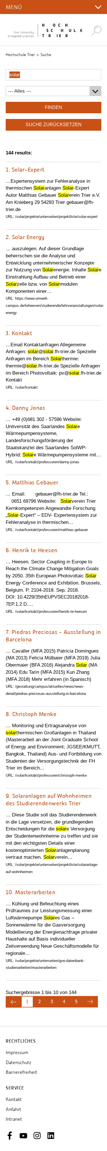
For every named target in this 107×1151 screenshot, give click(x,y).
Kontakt (19, 333)
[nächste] (90, 1001)
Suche (46, 54)
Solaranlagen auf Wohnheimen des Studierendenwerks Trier (49, 799)
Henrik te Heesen (32, 550)
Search (96, 30)
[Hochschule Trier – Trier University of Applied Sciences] (45, 30)
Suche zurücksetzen (54, 124)
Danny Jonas (25, 407)
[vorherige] (13, 1001)
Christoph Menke (31, 714)
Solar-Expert (25, 169)
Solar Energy (25, 237)
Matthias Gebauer (32, 482)
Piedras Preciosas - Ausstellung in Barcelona (53, 636)
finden (53, 107)
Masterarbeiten (30, 892)
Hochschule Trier (20, 54)
